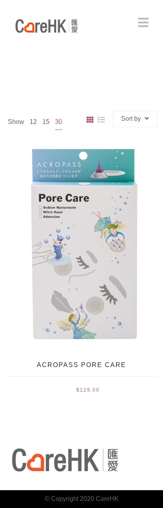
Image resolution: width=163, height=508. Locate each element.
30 (58, 121)
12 (33, 121)
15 (45, 121)
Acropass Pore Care (81, 364)
